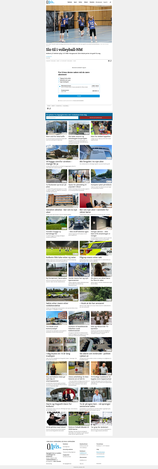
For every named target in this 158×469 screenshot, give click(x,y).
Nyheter (70, 2)
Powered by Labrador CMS (79, 467)
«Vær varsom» (57, 461)
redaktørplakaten (51, 459)
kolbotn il (59, 105)
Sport (75, 2)
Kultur (80, 2)
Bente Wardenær (100, 452)
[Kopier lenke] (111, 61)
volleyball (65, 105)
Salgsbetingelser (100, 456)
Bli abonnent (99, 2)
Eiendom (92, 2)
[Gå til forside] (50, 2)
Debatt (86, 2)
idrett (53, 105)
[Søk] (110, 2)
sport (48, 105)
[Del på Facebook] (109, 61)
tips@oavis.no (83, 453)
